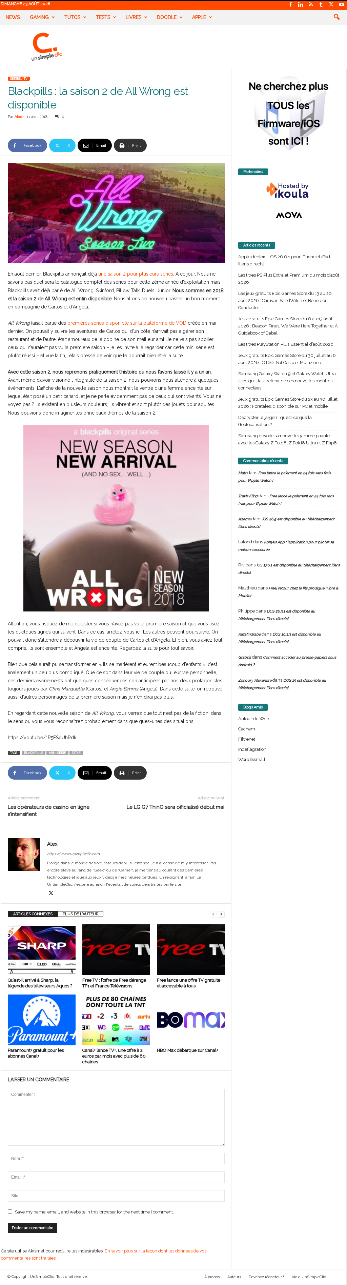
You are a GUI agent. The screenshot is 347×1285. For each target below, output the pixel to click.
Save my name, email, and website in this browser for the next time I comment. (94, 1211)
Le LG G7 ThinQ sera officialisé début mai (175, 807)
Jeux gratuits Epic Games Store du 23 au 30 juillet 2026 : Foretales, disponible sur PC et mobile (288, 403)
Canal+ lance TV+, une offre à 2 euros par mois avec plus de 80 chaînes (114, 1056)
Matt (242, 473)
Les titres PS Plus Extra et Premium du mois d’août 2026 (288, 279)
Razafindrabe (249, 634)
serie (76, 753)
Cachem (246, 728)
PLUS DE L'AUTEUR (80, 914)
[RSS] (311, 5)
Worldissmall (251, 759)
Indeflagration (252, 749)
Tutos (72, 17)
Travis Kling (248, 496)
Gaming (39, 17)
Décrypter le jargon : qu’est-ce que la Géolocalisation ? (275, 421)
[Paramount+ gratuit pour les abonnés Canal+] (42, 1020)
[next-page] (221, 914)
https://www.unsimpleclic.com (73, 854)
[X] (331, 5)
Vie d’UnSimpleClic (309, 1277)
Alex (18, 117)
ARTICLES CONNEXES (33, 914)
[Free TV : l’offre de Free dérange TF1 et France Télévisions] (116, 949)
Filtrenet (246, 739)
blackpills (33, 753)
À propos (212, 1277)
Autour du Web (253, 718)
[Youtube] (342, 5)
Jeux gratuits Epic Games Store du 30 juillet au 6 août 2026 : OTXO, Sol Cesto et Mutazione (287, 359)
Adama (244, 519)
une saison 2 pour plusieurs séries (135, 274)
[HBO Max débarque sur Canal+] (191, 1020)
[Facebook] (291, 5)
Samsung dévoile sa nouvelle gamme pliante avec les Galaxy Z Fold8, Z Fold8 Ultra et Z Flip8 (287, 439)
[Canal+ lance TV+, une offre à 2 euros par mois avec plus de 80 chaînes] (116, 1020)
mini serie (57, 753)
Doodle (167, 17)
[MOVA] (289, 215)
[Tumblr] (321, 5)
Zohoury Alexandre (254, 680)
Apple (199, 17)
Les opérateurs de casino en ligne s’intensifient (48, 810)
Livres (133, 17)
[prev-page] (213, 914)
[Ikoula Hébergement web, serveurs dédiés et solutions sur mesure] (289, 190)
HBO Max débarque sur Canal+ (187, 1050)
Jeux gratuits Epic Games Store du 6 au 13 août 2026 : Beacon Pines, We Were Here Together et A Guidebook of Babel (288, 326)
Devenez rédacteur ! (266, 1277)
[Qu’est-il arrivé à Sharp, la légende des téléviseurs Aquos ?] (42, 949)
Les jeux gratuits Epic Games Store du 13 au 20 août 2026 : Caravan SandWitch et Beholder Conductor (285, 300)
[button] (336, 17)
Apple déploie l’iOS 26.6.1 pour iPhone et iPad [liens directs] (284, 260)
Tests (103, 17)
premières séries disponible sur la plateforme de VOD (126, 323)
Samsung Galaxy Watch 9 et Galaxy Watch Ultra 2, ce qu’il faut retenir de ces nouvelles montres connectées (287, 380)
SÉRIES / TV (18, 78)
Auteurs (234, 1277)
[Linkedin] (301, 5)
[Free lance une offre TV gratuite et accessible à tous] (191, 949)
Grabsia (244, 657)
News (13, 17)
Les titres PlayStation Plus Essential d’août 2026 (285, 344)
